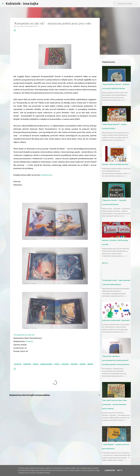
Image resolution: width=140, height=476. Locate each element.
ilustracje (17, 364)
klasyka (35, 364)
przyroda (74, 364)
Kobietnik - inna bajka (22, 3)
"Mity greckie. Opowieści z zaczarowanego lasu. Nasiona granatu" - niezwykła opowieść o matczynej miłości (115, 360)
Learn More (110, 470)
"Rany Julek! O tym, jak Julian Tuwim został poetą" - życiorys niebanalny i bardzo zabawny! (114, 404)
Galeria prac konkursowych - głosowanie (115, 320)
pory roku (65, 364)
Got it (119, 470)
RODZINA (82, 364)
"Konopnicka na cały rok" (24, 335)
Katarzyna (27, 364)
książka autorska (46, 364)
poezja (57, 364)
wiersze (90, 364)
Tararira (29, 341)
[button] (14, 30)
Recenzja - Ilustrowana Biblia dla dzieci (115, 164)
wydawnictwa (46, 175)
